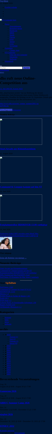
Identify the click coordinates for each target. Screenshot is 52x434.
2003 (9, 370)
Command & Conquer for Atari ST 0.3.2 (15, 289)
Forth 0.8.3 (4, 298)
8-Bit (12, 39)
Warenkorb (9, 61)
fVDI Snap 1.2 (5, 300)
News (7, 24)
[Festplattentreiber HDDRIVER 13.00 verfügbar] (21, 220)
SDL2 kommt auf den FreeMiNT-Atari (15, 275)
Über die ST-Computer (18, 55)
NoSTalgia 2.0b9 (6, 287)
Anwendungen (15, 26)
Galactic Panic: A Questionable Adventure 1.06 (18, 303)
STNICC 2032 (7, 426)
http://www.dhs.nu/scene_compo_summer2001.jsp (19, 104)
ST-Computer (10, 53)
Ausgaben (9, 48)
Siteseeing (13, 57)
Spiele (12, 35)
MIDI (12, 33)
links (6, 320)
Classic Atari (14, 50)
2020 (9, 352)
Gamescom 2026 (8, 391)
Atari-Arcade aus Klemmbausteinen (18, 149)
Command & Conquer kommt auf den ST (21, 187)
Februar (14, 341)
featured (8, 318)
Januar (13, 343)
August (14, 337)
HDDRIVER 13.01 (7, 292)
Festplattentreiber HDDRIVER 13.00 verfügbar (23, 224)
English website (11, 7)
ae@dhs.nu (4, 106)
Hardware (13, 31)
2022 (9, 348)
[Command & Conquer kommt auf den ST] (21, 182)
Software (13, 59)
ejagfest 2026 (6, 414)
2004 (9, 367)
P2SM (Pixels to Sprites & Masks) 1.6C (15, 296)
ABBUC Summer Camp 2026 (15, 403)
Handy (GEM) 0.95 (7, 305)
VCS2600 (13, 46)
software (8, 324)
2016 (9, 361)
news (2, 72)
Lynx (12, 44)
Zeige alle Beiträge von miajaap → (13, 258)
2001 (9, 374)
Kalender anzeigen (7, 431)
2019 (9, 354)
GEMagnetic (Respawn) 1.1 (11, 307)
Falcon (12, 37)
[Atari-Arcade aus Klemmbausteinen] (21, 144)
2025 (9, 346)
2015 (9, 363)
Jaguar (12, 42)
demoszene (16, 110)
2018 (9, 357)
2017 (9, 359)
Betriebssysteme (16, 28)
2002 (9, 372)
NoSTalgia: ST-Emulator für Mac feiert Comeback (19, 277)
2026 (9, 335)
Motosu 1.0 (4, 294)
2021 (9, 350)
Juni (12, 339)
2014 (9, 365)
